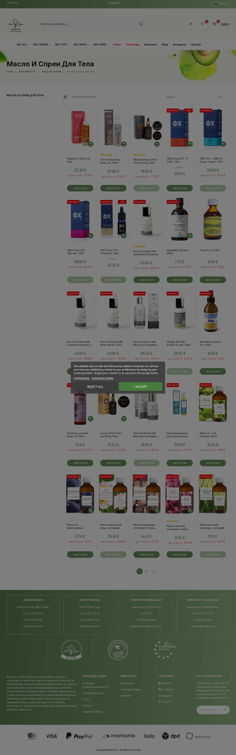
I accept (140, 386)
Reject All (95, 386)
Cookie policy (81, 377)
